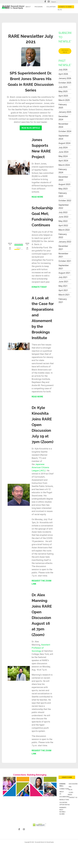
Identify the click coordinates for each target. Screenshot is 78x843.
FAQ (70, 787)
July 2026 (62, 69)
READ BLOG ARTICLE (31, 128)
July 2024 (62, 147)
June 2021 (63, 281)
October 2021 (64, 261)
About (28, 7)
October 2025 (64, 83)
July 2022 (62, 212)
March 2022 (64, 230)
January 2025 (64, 112)
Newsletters (64, 800)
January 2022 (64, 242)
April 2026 (63, 74)
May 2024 (63, 156)
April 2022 (63, 225)
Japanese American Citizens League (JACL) (40, 467)
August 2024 (64, 143)
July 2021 (62, 277)
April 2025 (63, 96)
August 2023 (64, 184)
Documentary (64, 797)
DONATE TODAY (39, 287)
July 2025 (62, 87)
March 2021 (64, 295)
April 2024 (63, 160)
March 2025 (64, 100)
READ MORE (37, 197)
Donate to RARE (65, 7)
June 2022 (63, 217)
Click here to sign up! (65, 51)
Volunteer (50, 7)
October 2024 (64, 131)
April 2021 (63, 290)
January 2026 (64, 78)
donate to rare (67, 777)
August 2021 (64, 273)
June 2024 (63, 152)
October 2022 (64, 200)
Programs (39, 7)
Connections (64, 789)
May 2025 (63, 91)
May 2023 (63, 189)
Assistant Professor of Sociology (41, 648)
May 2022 (63, 221)
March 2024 (64, 165)
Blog (60, 10)
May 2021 (63, 286)
